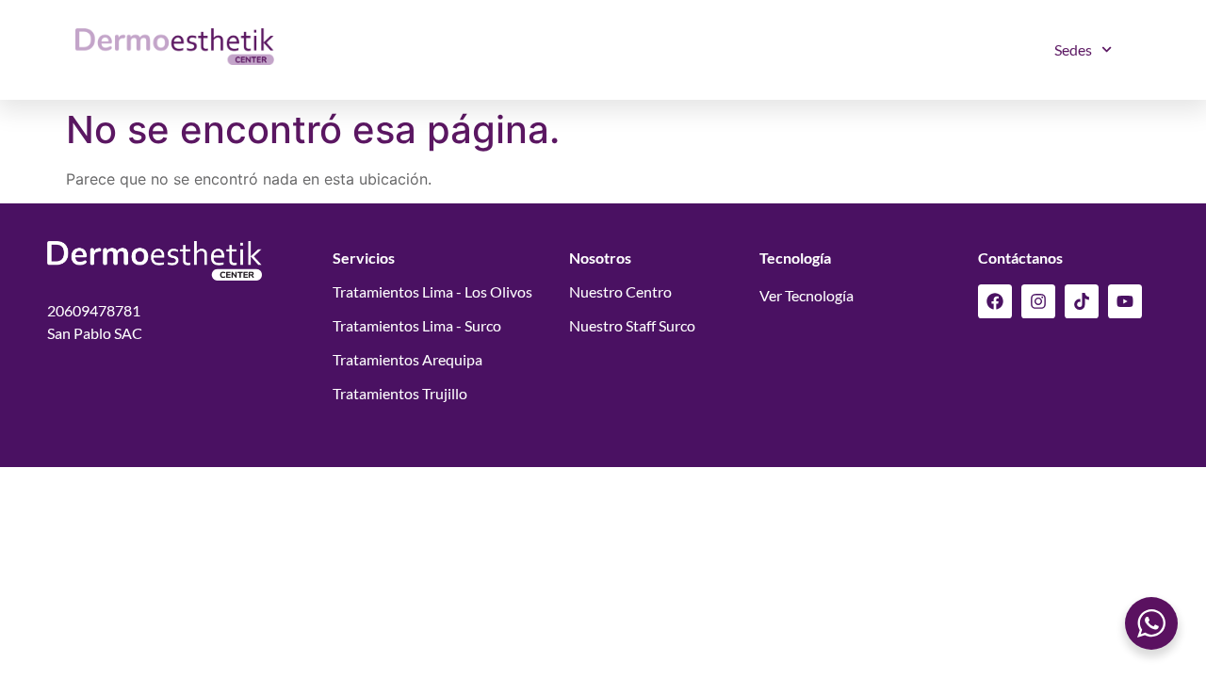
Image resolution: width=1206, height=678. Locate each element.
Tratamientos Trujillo (400, 393)
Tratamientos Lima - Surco (417, 325)
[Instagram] (1038, 301)
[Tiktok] (1082, 301)
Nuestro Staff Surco (632, 325)
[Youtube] (1125, 301)
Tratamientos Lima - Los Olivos (432, 291)
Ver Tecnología (806, 295)
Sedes (1073, 49)
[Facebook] (995, 301)
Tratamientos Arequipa (407, 359)
